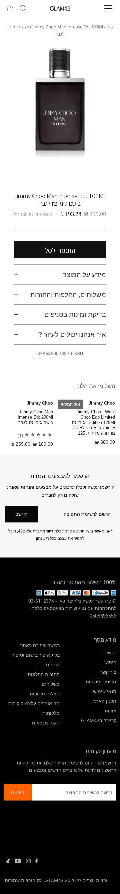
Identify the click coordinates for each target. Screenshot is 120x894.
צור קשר (108, 672)
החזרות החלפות (44, 674)
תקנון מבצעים (46, 722)
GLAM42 (54, 880)
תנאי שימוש (104, 691)
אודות (110, 710)
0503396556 (103, 615)
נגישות (109, 652)
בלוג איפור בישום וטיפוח (35, 655)
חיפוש (110, 662)
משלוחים (51, 684)
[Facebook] (37, 862)
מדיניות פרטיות (101, 681)
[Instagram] (28, 862)
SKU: (78, 353)
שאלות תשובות (45, 693)
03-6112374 (41, 601)
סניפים (53, 664)
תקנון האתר (104, 701)
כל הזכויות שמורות (23, 880)
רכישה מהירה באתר (40, 645)
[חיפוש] (23, 8)
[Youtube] (18, 862)
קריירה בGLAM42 (98, 720)
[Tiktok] (8, 862)
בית (109, 27)
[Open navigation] (104, 8)
